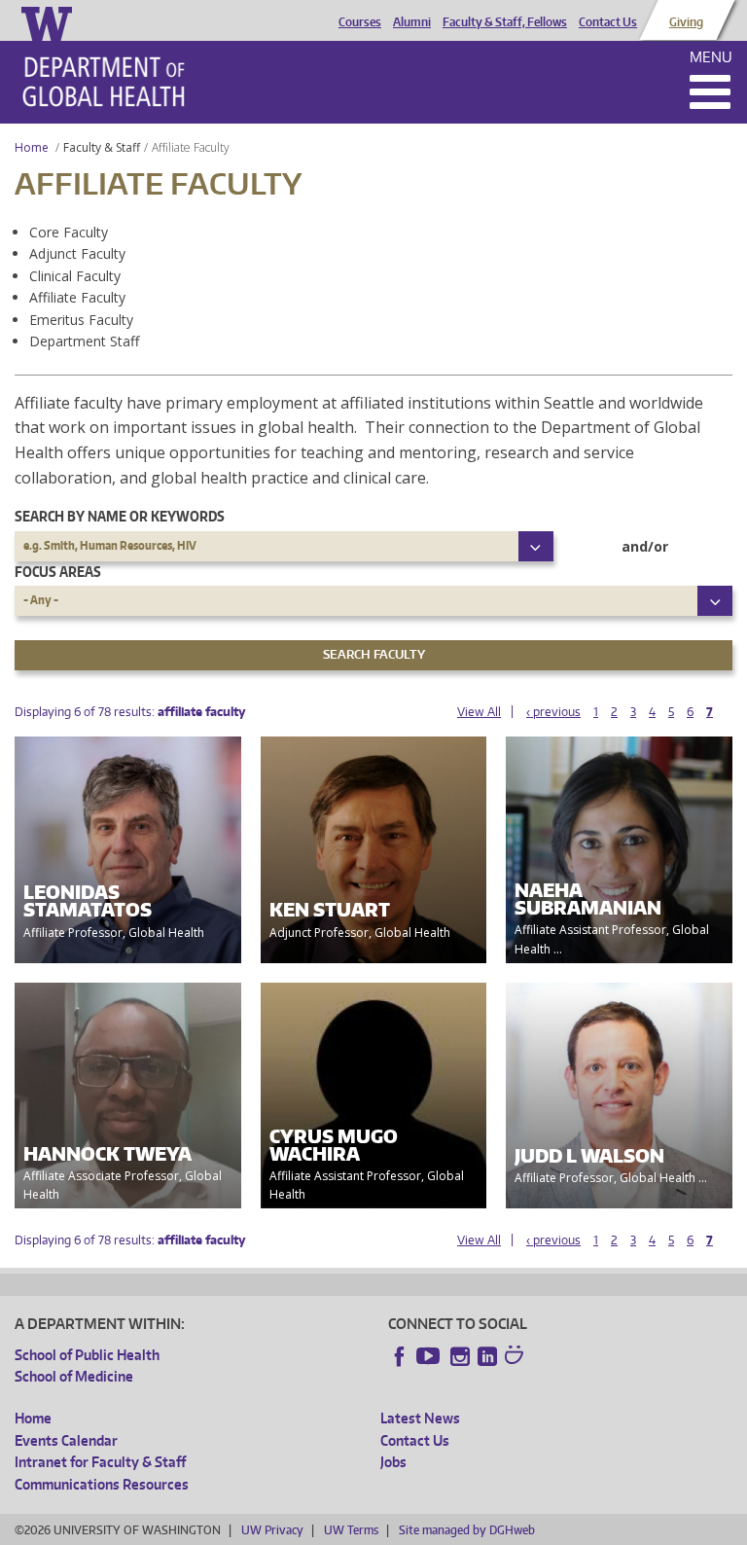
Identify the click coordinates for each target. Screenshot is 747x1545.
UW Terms (351, 1530)
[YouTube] (430, 1356)
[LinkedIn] (487, 1356)
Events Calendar (66, 1440)
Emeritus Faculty (81, 319)
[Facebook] (399, 1356)
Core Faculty (68, 232)
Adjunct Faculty (77, 253)
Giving (686, 22)
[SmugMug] (516, 1357)
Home (32, 147)
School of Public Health (87, 1355)
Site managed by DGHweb (467, 1530)
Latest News (420, 1418)
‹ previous (553, 711)
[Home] (103, 81)
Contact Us (608, 22)
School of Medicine (74, 1376)
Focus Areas (58, 571)
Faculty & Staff (101, 147)
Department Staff (84, 341)
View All (479, 711)
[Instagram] (460, 1356)
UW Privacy (272, 1530)
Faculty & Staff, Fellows (505, 22)
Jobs (393, 1462)
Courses (359, 22)
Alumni (412, 22)
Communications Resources (102, 1484)
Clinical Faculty (75, 276)
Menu (711, 57)
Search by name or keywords (120, 516)
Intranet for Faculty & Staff (100, 1462)
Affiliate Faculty (77, 297)
